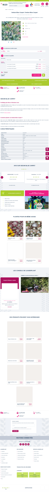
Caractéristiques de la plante (8, 80)
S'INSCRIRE (15, 424)
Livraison (47, 150)
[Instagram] (28, 437)
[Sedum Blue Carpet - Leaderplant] (11, 30)
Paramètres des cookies (36, 490)
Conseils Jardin (2, 0)
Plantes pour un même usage (41, 80)
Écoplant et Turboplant (4, 462)
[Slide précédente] (2, 177)
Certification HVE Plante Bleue (22, 448)
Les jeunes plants (3, 464)
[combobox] (17, 5)
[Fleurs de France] (31, 4)
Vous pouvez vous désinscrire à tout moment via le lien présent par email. (21, 422)
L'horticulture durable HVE (4, 446)
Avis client (24, 80)
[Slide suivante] (47, 177)
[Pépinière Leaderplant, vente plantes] (6, 5)
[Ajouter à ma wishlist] (43, 75)
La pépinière (3, 444)
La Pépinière (7, 0)
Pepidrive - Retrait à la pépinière (38, 448)
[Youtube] (26, 437)
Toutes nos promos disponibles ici (32, 0)
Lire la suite (30, 18)
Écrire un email (37, 5)
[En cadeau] (37, 202)
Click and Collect (13, 0)
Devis (47, 159)
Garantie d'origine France (21, 450)
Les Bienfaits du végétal (4, 456)
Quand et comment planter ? (5, 466)
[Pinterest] (23, 437)
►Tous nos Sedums (7, 112)
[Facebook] (20, 437)
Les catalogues (3, 452)
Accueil (6, 9)
